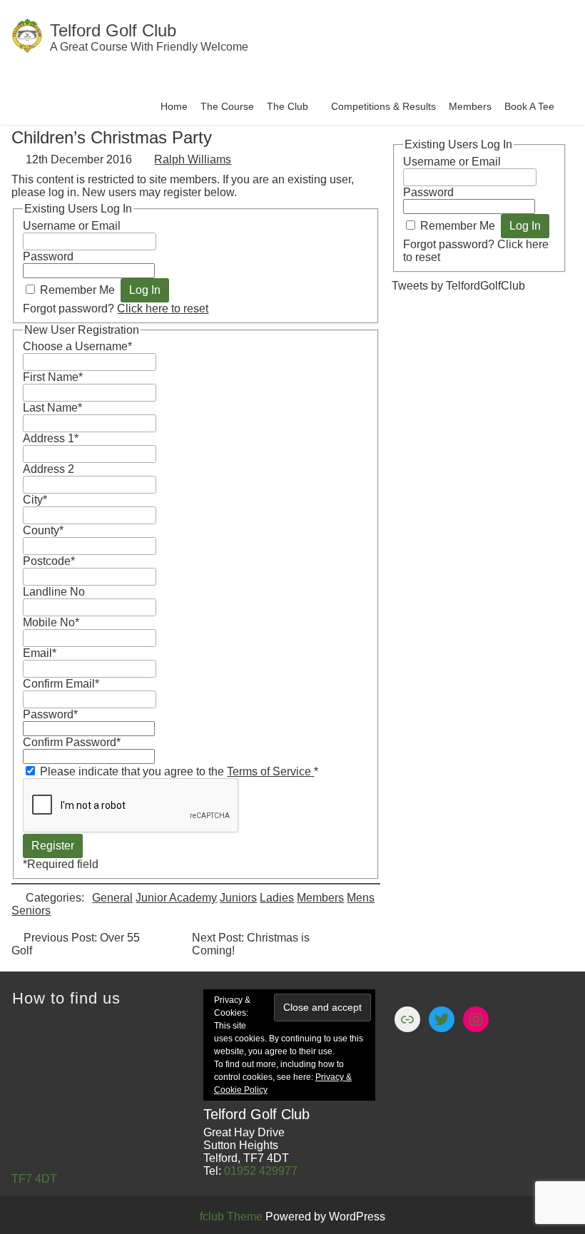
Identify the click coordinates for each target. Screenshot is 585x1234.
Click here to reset (162, 308)
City (35, 500)
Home (174, 106)
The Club (287, 106)
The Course (227, 106)
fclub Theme (232, 1216)
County (43, 530)
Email (39, 653)
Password (48, 256)
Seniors (31, 910)
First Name (53, 377)
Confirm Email (61, 684)
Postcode (49, 561)
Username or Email (72, 226)
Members (470, 106)
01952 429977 (260, 1171)
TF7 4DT (34, 1179)
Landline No (54, 592)
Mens (361, 898)
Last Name (52, 408)
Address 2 (48, 469)
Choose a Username (77, 346)
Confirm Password (72, 742)
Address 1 (50, 438)
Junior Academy (176, 898)
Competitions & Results (383, 106)
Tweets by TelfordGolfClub (458, 286)
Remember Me (77, 290)
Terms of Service (270, 771)
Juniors (238, 898)
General (112, 898)
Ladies (277, 898)
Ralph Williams (192, 159)
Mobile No (51, 622)
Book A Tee (529, 106)
